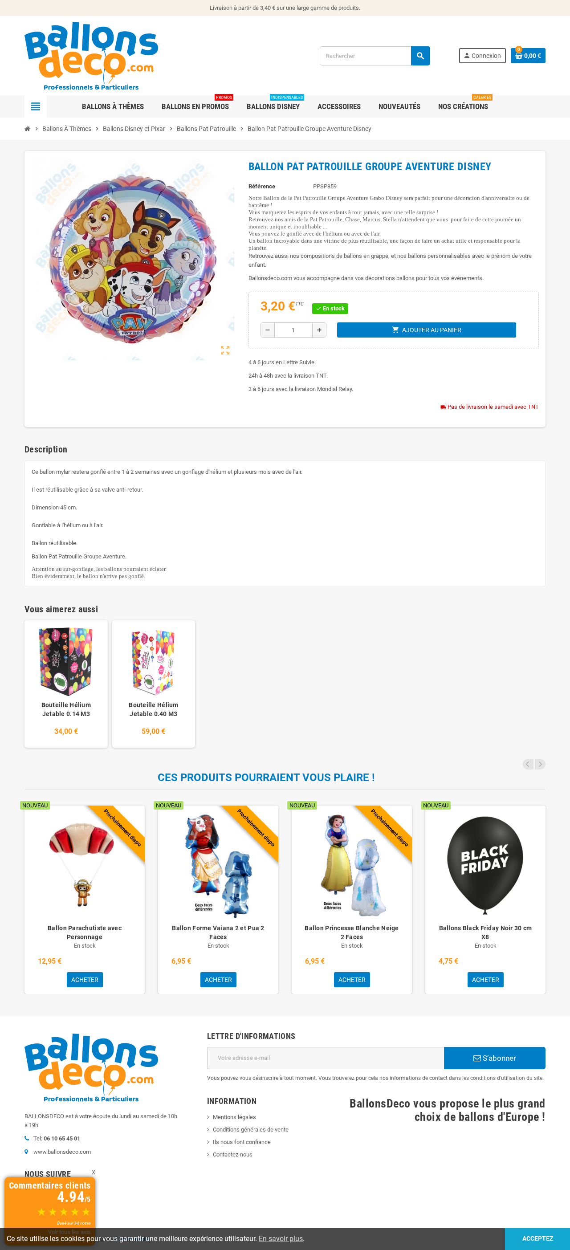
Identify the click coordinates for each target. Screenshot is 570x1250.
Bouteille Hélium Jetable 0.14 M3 (66, 709)
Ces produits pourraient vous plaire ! (266, 777)
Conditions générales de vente (251, 1129)
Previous (528, 764)
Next (540, 764)
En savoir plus (281, 1238)
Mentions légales (234, 1117)
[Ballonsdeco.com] (91, 55)
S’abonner (498, 1058)
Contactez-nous (232, 1154)
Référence (261, 186)
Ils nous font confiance (242, 1142)
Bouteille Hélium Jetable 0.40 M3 (153, 709)
